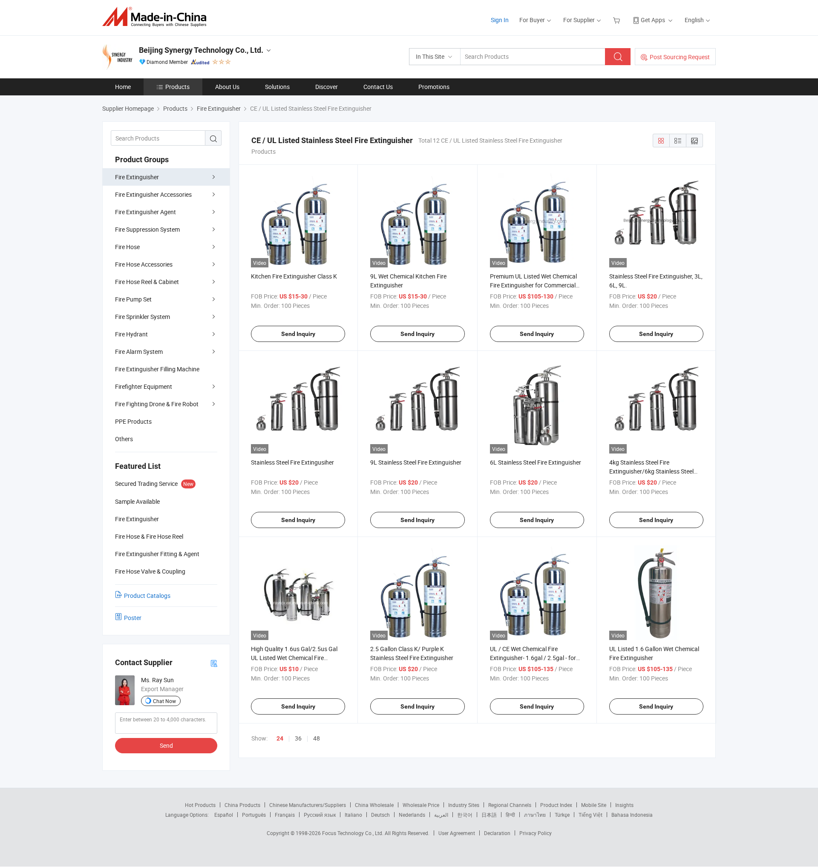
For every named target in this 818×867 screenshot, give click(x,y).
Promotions (433, 87)
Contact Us (378, 87)
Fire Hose (127, 247)
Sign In (500, 20)
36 (298, 738)
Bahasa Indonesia (632, 814)
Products (177, 87)
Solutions (277, 87)
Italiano (353, 814)
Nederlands (412, 814)
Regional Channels (509, 804)
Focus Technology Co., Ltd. (353, 833)
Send (166, 745)
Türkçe (562, 814)
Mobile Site (593, 804)
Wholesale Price (421, 804)
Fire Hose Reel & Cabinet (147, 282)
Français (285, 814)
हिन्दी (510, 814)
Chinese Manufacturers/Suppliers (307, 804)
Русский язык (320, 814)
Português (254, 814)
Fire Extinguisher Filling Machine (157, 369)
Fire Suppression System (147, 229)
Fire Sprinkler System (142, 317)
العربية (441, 814)
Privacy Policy (535, 833)
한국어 (464, 814)
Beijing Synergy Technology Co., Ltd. (201, 50)
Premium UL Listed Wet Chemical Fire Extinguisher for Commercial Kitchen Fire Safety (533, 285)
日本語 (489, 814)
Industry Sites (463, 804)
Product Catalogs (147, 595)
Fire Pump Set (133, 299)
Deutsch (380, 814)
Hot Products (200, 804)
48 (316, 738)
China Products (242, 804)
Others (124, 439)
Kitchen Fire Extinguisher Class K (294, 276)
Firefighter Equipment (143, 386)
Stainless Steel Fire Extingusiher (292, 462)
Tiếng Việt (590, 814)
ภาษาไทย (535, 814)
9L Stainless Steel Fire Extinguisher (415, 462)
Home (123, 87)
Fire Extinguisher (137, 177)
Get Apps (652, 20)
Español (223, 814)
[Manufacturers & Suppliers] (157, 17)
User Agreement (456, 833)
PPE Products (133, 421)
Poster (132, 618)
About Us (227, 87)
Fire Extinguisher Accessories (153, 194)
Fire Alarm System (139, 351)
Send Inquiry (298, 333)
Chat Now (164, 701)
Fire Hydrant (131, 334)
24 (280, 738)
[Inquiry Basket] (617, 20)
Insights (624, 804)
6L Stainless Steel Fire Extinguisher (535, 462)
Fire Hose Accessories (144, 264)
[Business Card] (213, 663)
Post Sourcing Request (680, 57)
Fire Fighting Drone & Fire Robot (157, 404)
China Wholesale (374, 804)
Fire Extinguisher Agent (145, 212)
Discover (326, 87)
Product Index (556, 804)
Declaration (497, 833)
